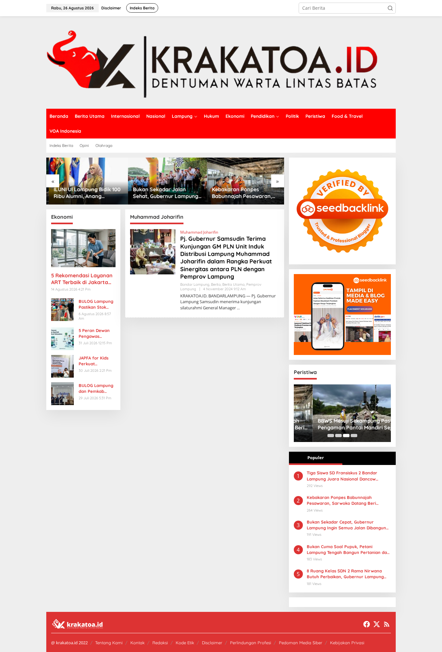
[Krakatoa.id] (221, 62)
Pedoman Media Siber (300, 642)
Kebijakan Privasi (347, 642)
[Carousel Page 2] (338, 435)
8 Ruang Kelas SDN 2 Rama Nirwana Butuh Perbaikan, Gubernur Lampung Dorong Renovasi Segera (345, 574)
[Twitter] (376, 624)
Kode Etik (185, 642)
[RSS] (386, 624)
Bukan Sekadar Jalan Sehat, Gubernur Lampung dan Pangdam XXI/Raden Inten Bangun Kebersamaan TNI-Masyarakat (163, 193)
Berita (216, 284)
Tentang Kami (109, 642)
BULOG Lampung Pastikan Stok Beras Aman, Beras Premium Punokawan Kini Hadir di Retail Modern (96, 304)
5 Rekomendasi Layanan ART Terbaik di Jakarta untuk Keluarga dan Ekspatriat (82, 279)
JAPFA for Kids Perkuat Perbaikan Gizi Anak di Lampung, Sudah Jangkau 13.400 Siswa (97, 361)
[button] (390, 8)
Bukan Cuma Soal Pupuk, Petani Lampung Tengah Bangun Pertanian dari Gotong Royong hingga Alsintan (348, 549)
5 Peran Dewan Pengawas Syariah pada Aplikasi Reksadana (94, 333)
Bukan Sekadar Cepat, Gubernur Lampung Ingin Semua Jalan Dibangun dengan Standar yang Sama (346, 525)
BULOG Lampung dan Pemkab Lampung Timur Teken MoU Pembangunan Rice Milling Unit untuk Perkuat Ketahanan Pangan (96, 388)
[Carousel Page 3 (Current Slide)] (346, 435)
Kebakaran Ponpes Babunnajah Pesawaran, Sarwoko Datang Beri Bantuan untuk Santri (240, 193)
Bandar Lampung (194, 284)
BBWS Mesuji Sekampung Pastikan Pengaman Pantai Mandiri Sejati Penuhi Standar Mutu (341, 424)
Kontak (137, 642)
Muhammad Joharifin (199, 232)
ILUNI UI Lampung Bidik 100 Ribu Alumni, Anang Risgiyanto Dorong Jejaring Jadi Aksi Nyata (85, 193)
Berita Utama (233, 284)
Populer (315, 457)
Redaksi (160, 642)
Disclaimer (212, 642)
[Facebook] (366, 624)
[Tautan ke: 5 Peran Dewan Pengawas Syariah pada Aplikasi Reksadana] (62, 338)
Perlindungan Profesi (250, 642)
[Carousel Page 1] (330, 435)
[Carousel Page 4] (354, 435)
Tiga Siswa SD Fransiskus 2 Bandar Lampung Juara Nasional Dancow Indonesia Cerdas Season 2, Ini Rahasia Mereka (347, 475)
